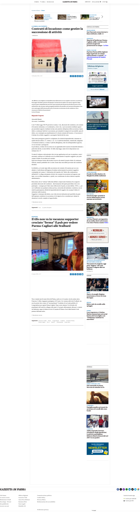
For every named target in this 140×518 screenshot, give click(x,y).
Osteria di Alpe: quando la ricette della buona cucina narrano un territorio (96, 197)
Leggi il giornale (97, 86)
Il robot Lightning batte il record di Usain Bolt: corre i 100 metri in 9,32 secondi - (97, 126)
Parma (49, 320)
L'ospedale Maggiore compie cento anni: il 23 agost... (72, 18)
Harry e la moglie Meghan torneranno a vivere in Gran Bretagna (96, 296)
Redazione (35, 35)
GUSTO (89, 155)
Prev (33, 17)
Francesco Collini (42, 320)
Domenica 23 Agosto (92, 68)
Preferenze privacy (43, 509)
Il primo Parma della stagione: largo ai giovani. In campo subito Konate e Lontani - (97, 55)
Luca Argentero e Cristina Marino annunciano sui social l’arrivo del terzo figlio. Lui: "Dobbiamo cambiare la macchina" (97, 316)
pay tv (48, 322)
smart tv (53, 322)
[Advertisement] (57, 88)
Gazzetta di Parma (36, 10)
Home (43, 10)
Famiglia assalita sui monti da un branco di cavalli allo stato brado (97, 409)
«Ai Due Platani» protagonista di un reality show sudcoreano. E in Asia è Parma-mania (97, 220)
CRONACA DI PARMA (93, 27)
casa (39, 207)
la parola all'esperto (46, 207)
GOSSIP (89, 275)
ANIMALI (89, 367)
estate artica (67, 322)
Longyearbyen (55, 320)
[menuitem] (9, 495)
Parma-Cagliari (41, 322)
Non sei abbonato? (97, 89)
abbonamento (60, 322)
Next (102, 17)
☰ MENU (36, 1)
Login (104, 1)
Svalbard (63, 320)
